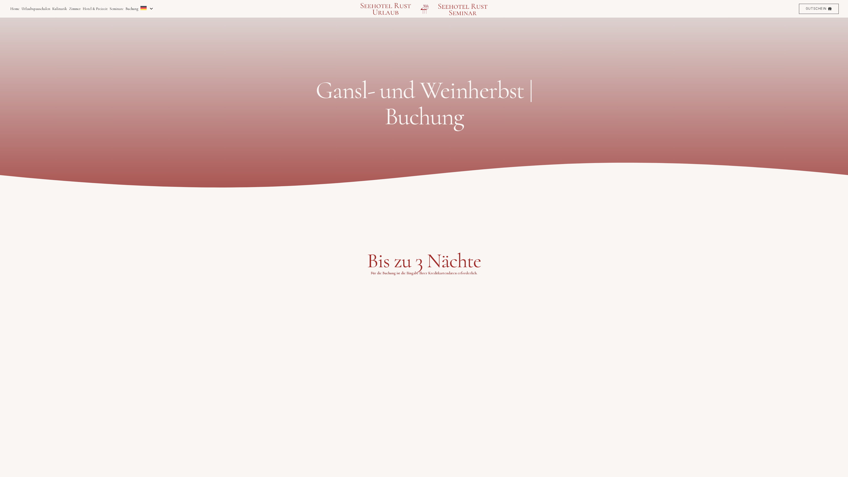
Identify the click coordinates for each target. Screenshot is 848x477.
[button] (150, 9)
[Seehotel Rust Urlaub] (385, 9)
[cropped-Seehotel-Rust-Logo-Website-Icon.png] (425, 9)
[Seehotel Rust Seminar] (463, 9)
